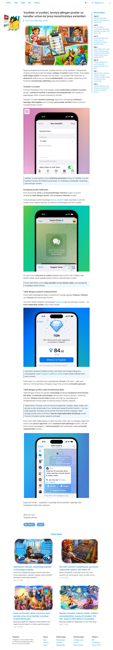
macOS (76, 642)
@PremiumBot (57, 374)
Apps (23, 3)
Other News (56, 534)
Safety (37, 3)
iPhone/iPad (60, 640)
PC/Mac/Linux (78, 640)
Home (8, 3)
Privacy (46, 642)
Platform (95, 637)
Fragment (58, 302)
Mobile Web (60, 645)
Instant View (96, 645)
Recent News (99, 13)
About (45, 637)
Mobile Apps (61, 637)
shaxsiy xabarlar (57, 200)
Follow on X (99, 3)
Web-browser (78, 645)
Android (59, 642)
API (29, 3)
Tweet (41, 524)
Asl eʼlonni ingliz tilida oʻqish (36, 21)
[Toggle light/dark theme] (110, 3)
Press (45, 645)
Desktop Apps (78, 637)
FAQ (16, 3)
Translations (96, 642)
